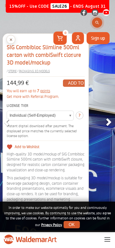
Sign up (98, 38)
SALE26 (59, 6)
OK (72, 224)
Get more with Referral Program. (33, 96)
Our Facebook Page (83, 12)
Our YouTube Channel (106, 12)
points (45, 91)
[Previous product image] (6, 122)
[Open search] (97, 22)
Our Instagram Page (95, 12)
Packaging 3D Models (34, 71)
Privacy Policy (51, 225)
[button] (10, 39)
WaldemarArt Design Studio (31, 239)
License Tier (17, 106)
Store (12, 71)
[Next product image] (109, 122)
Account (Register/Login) (78, 38)
